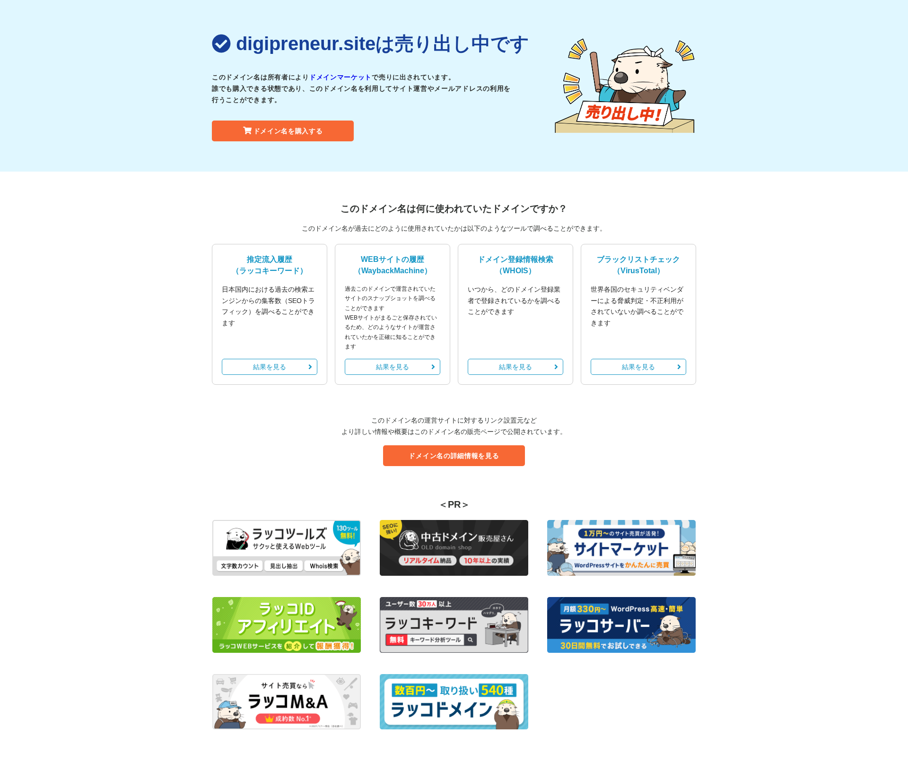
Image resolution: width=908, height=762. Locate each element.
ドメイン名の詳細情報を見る (454, 455)
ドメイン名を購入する (288, 131)
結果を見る (269, 367)
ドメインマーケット (340, 77)
